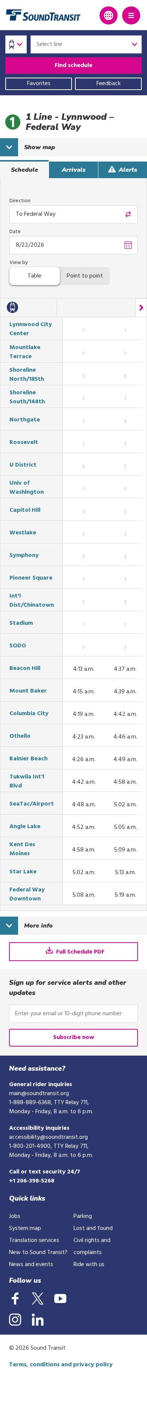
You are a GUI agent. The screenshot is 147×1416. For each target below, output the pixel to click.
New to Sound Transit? (38, 1252)
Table (34, 276)
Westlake (22, 532)
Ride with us (89, 1265)
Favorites (39, 83)
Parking (83, 1216)
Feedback (108, 83)
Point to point (85, 276)
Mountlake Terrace (24, 352)
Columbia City (29, 713)
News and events (31, 1265)
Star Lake (23, 871)
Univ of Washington (26, 488)
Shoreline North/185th (26, 375)
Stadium (21, 623)
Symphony (24, 555)
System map (25, 1228)
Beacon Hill (24, 668)
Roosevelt (23, 442)
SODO (17, 645)
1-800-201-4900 (30, 1146)
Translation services (34, 1240)
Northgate (24, 419)
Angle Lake (24, 826)
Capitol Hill (24, 510)
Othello (20, 736)
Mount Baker (28, 691)
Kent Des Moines (22, 849)
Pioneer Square (30, 578)
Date (15, 231)
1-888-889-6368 (30, 1103)
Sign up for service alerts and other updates (67, 987)
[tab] (24, 169)
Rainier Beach (28, 758)
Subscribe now (73, 1037)
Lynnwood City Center (30, 329)
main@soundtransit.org (39, 1094)
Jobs (14, 1216)
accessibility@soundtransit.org (48, 1137)
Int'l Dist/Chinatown (31, 601)
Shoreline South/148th (27, 397)
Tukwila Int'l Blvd (26, 781)
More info (38, 926)
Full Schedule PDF (79, 952)
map (39, 147)
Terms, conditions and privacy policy (61, 1365)
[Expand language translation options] (109, 15)
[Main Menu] (131, 15)
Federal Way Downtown (27, 894)
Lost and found (93, 1228)
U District (23, 465)
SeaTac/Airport (31, 804)
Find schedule (73, 65)
